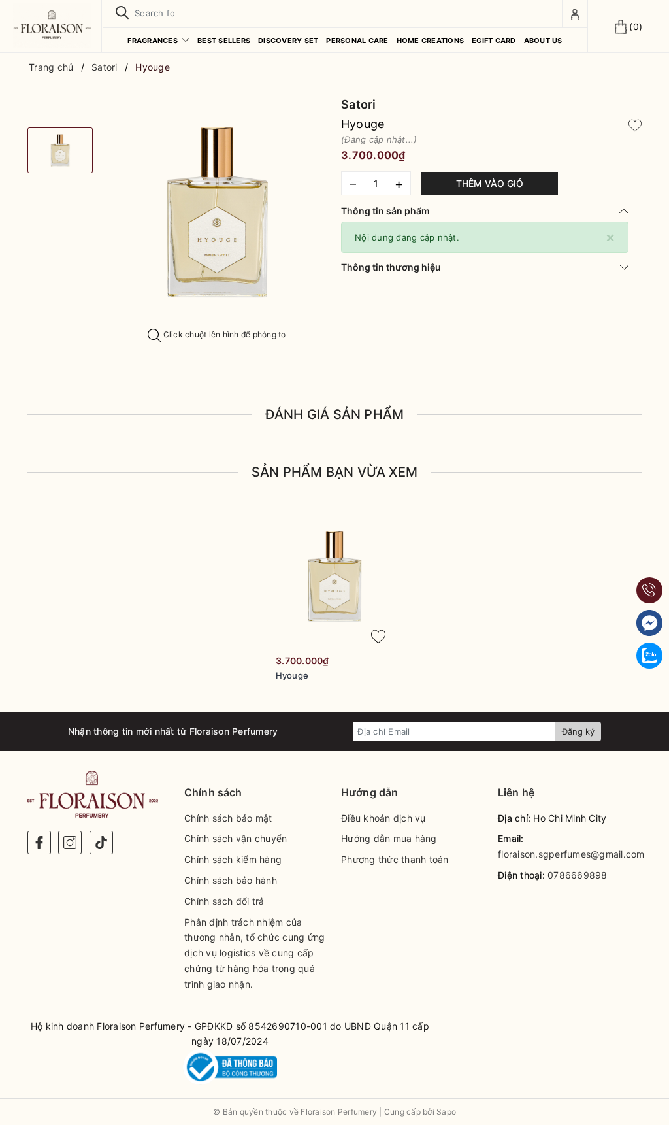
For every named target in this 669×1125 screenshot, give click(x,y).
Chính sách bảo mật (228, 818)
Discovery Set (288, 40)
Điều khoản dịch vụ (383, 818)
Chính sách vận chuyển (235, 838)
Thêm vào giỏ (489, 183)
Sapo (446, 1112)
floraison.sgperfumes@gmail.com (571, 854)
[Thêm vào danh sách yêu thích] (378, 637)
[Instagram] (70, 842)
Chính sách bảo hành (230, 880)
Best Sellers (223, 40)
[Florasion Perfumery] (52, 25)
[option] (217, 212)
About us (543, 40)
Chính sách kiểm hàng (233, 859)
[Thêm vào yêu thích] (635, 124)
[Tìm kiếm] (122, 13)
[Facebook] (39, 842)
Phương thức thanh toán (395, 859)
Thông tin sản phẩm (385, 210)
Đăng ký (578, 731)
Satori (358, 104)
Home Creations (431, 40)
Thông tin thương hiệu (391, 267)
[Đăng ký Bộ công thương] (229, 1067)
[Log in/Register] (575, 13)
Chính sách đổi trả (224, 901)
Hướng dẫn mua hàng (389, 838)
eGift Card (494, 40)
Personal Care (357, 40)
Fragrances (153, 40)
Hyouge (292, 675)
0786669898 (577, 875)
